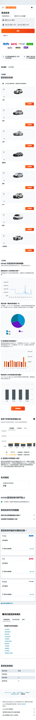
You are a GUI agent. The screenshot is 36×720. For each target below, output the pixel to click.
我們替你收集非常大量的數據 (11, 712)
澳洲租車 (27, 692)
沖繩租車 (7, 648)
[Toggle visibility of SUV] (21, 331)
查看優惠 (30, 103)
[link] (18, 408)
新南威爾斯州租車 (15, 694)
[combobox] (6, 16)
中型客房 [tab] (11, 428)
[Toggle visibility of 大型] (8, 334)
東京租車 (7, 634)
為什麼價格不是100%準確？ (11, 715)
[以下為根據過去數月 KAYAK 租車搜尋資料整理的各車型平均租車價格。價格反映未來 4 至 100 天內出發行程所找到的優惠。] (34, 419)
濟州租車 (7, 650)
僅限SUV (5, 35)
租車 (14, 692)
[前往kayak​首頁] (11, 7)
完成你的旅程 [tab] (15, 619)
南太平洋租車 (20, 692)
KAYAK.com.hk (8, 692)
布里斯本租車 (8, 641)
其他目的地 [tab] (7, 619)
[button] (3, 7)
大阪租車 (7, 646)
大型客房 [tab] (19, 428)
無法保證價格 (23, 704)
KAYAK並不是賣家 (8, 709)
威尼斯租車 (7, 632)
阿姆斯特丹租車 (9, 653)
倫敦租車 (7, 643)
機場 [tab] (23, 619)
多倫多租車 (7, 636)
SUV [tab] (25, 428)
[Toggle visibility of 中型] (8, 331)
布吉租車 (7, 629)
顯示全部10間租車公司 (7, 603)
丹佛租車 (7, 639)
